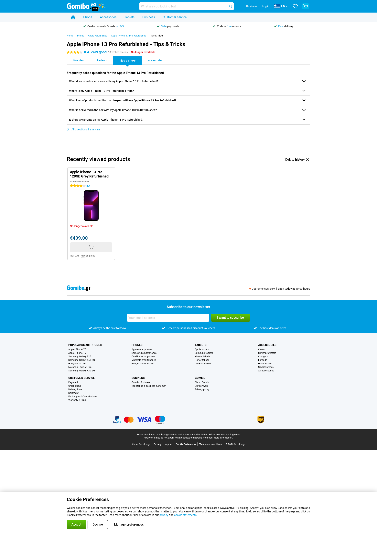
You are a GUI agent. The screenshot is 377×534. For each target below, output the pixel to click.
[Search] (230, 6)
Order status (74, 386)
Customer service (175, 17)
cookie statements (185, 515)
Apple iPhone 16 (77, 353)
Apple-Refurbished (97, 35)
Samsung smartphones (144, 353)
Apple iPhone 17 (77, 349)
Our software (201, 386)
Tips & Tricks (156, 35)
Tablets (129, 17)
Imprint (168, 444)
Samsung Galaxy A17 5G (81, 370)
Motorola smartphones (144, 360)
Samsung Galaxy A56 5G (81, 360)
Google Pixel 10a (77, 363)
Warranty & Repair (77, 400)
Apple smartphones (142, 349)
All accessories (266, 370)
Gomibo (200, 377)
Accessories (108, 17)
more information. (223, 437)
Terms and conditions (210, 444)
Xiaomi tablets (202, 356)
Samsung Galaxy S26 (79, 356)
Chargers (263, 356)
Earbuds (262, 360)
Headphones (265, 363)
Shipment (73, 393)
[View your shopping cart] (305, 6)
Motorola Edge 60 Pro (80, 367)
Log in (265, 6)
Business (148, 17)
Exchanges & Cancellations (82, 396)
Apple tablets (202, 349)
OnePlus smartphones (143, 356)
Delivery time (75, 389)
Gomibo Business (141, 382)
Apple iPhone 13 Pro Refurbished (128, 35)
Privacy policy (202, 389)
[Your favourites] (295, 6)
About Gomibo (202, 382)
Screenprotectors (267, 353)
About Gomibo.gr (141, 444)
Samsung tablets (204, 353)
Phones (137, 345)
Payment (73, 382)
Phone (87, 17)
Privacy (157, 444)
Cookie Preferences (186, 444)
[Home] (73, 17)
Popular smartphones (85, 345)
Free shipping (88, 255)
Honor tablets (202, 360)
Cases (261, 349)
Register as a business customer (149, 386)
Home (70, 35)
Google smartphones (143, 363)
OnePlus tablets (203, 363)
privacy (163, 515)
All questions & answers (85, 129)
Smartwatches (266, 367)
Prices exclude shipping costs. (225, 434)
